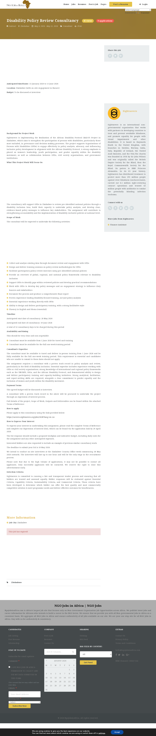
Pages (103, 4)
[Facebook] (116, 655)
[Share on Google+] (121, 56)
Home (66, 4)
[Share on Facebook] (110, 56)
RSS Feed (84, 639)
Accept (117, 732)
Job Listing (13, 636)
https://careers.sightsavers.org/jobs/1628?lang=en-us (30, 417)
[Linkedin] (123, 655)
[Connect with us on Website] (110, 208)
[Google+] (127, 655)
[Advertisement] (54, 62)
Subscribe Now (20, 706)
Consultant (67, 26)
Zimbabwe (16, 582)
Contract (12, 26)
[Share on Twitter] (115, 56)
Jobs (73, 4)
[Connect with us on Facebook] (115, 208)
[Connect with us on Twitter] (121, 208)
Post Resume (14, 639)
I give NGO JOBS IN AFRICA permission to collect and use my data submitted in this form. (24, 672)
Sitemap (83, 636)
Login (144, 4)
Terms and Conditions (126, 643)
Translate (145, 13)
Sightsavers (130, 111)
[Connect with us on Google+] (132, 208)
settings (101, 733)
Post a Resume (120, 4)
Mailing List (14, 699)
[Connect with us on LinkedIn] (126, 208)
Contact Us (49, 643)
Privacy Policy (122, 639)
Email (12, 688)
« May (46, 661)
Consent (13, 661)
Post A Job (93, 4)
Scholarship (14, 643)
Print (79, 26)
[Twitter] (119, 655)
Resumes (82, 4)
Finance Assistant (118, 225)
